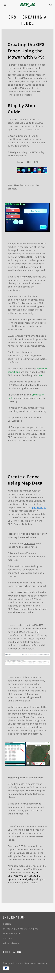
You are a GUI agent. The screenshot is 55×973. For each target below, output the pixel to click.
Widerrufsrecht (11, 943)
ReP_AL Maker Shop (20, 963)
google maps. (39, 507)
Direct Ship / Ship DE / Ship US (20, 928)
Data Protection (12, 933)
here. (40, 375)
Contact (7, 938)
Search (7, 923)
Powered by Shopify (38, 963)
